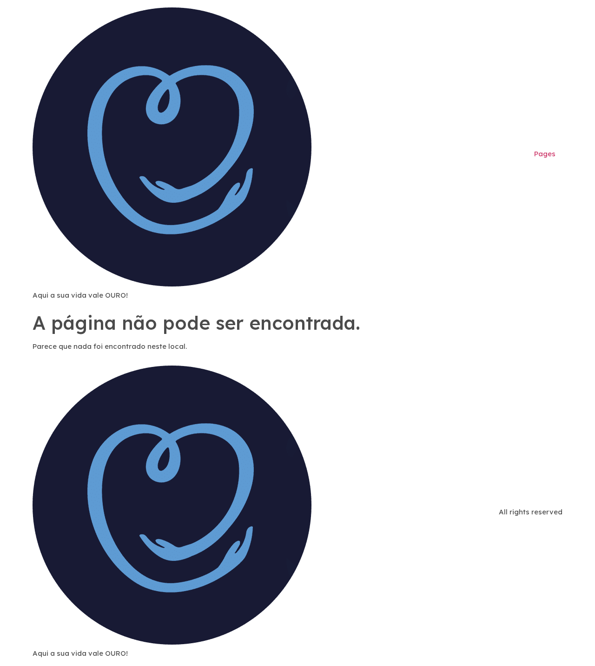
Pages (544, 153)
